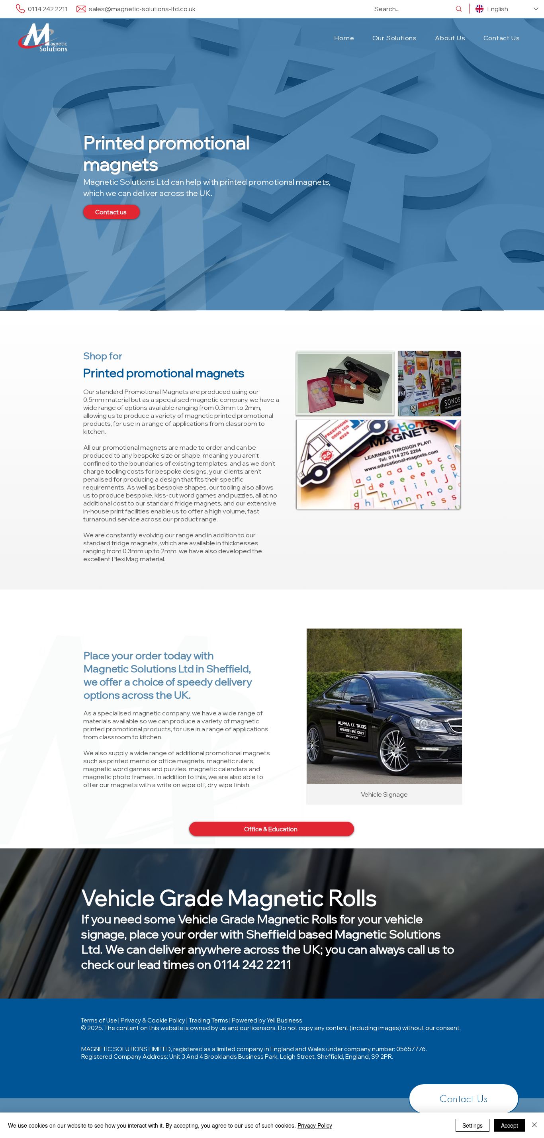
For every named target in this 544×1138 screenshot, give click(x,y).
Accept (509, 1125)
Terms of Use (99, 1020)
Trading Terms (208, 1020)
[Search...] (458, 9)
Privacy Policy (314, 1125)
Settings (472, 1125)
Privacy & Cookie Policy (153, 1020)
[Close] (534, 1125)
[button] (394, 38)
